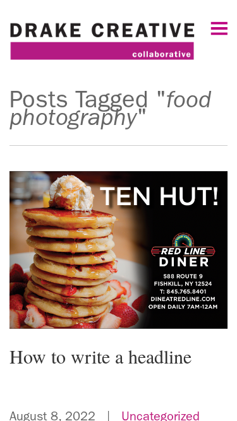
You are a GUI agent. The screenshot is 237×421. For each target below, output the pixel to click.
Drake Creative (118, 47)
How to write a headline (100, 356)
